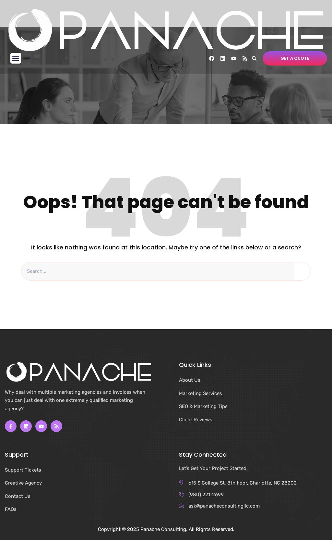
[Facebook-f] (11, 426)
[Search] (302, 271)
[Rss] (244, 58)
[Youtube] (233, 58)
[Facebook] (211, 58)
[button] (15, 58)
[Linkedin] (222, 58)
